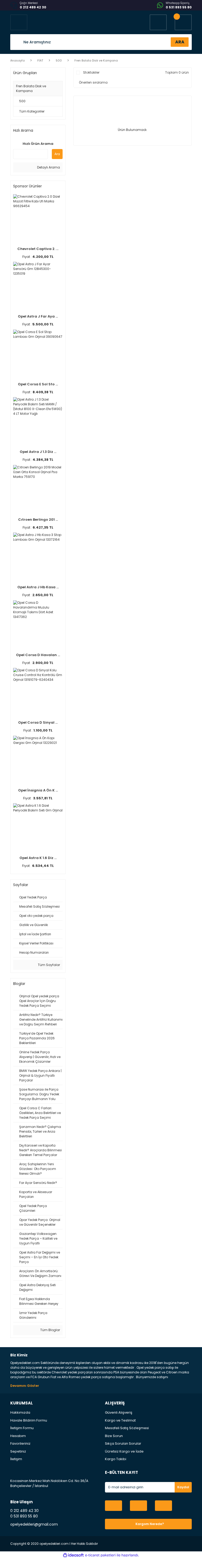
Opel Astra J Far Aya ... (38, 316)
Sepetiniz (18, 1451)
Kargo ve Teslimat (120, 1420)
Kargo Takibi (115, 1458)
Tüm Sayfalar (48, 965)
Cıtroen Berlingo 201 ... (38, 519)
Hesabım (18, 1435)
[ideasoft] (73, 1555)
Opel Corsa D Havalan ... (38, 654)
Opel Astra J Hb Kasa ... (38, 587)
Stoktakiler (91, 72)
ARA (179, 42)
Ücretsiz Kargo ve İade (124, 1451)
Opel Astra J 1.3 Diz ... (38, 451)
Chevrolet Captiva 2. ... (37, 248)
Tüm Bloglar (49, 1330)
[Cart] (183, 22)
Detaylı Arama (48, 167)
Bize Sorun (114, 1435)
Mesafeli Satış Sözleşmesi (127, 1427)
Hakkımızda (20, 1412)
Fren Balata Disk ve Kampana (96, 60)
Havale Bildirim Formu (28, 1420)
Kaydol (183, 1487)
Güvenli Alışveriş (118, 1412)
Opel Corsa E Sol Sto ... (38, 384)
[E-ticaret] (100, 1555)
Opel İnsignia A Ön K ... (38, 790)
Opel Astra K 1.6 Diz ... (38, 857)
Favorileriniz (20, 1443)
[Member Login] (158, 22)
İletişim (16, 1458)
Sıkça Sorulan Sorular (123, 1443)
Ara (57, 154)
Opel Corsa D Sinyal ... (38, 722)
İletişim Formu (22, 1427)
